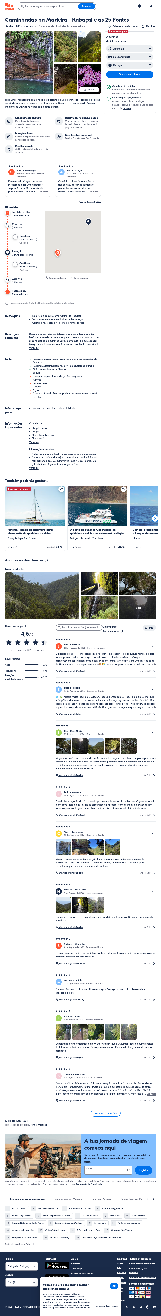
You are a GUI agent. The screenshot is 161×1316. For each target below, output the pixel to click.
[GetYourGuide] (9, 6)
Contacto (75, 1263)
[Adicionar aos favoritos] (61, 489)
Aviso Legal (76, 1268)
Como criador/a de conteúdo (138, 1270)
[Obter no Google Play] (57, 1266)
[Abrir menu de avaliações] (153, 646)
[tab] (27, 1199)
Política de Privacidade (82, 1273)
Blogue (120, 1277)
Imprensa (121, 1282)
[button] (19, 26)
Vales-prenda (120, 1289)
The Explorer (121, 1298)
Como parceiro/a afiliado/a (142, 1277)
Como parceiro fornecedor (142, 1263)
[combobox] (48, 6)
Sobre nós (120, 1265)
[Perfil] (151, 6)
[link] (35, 518)
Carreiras (121, 1272)
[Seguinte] (155, 518)
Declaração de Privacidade (89, 1184)
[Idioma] (139, 5)
